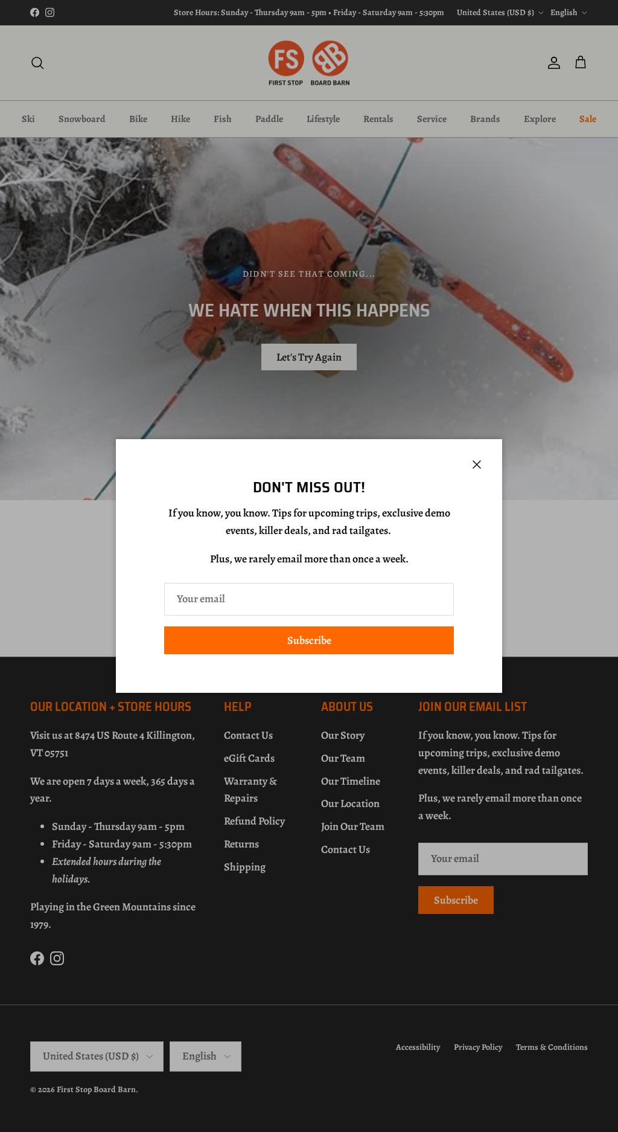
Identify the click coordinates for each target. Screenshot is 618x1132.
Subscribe (309, 640)
